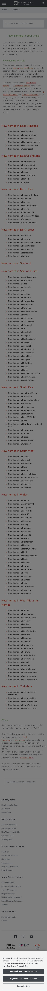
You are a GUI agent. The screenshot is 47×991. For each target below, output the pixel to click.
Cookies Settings (23, 986)
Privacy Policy (22, 966)
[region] (23, 971)
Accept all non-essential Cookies (23, 971)
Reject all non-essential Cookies (23, 979)
